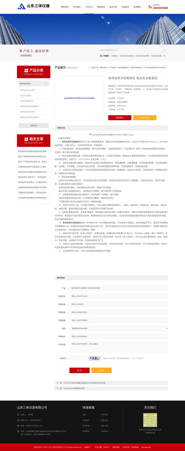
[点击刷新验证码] (94, 358)
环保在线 (134, 447)
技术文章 (113, 7)
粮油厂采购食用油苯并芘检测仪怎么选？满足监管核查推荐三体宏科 (33, 156)
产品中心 (89, 7)
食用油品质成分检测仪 (29, 117)
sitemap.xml (146, 447)
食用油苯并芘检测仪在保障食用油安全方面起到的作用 (33, 198)
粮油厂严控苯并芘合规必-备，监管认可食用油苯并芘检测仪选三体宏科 (33, 162)
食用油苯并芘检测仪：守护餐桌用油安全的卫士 (33, 182)
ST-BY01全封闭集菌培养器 (74, 388)
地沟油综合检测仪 (27, 90)
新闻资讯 (101, 7)
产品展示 (112, 68)
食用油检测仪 (26, 55)
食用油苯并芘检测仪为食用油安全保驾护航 (33, 172)
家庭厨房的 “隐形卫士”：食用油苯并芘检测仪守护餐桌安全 (33, 177)
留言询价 (145, 118)
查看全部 (33, 126)
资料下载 (104, 426)
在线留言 (125, 7)
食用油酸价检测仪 (27, 112)
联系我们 (137, 7)
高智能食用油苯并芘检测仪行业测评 (32, 167)
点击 (46, 83)
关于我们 (77, 7)
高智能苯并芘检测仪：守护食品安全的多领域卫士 (33, 193)
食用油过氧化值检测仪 (29, 106)
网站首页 (65, 7)
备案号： (88, 447)
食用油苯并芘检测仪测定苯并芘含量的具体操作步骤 (33, 151)
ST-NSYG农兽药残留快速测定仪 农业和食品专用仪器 (84, 383)
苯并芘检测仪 (25, 95)
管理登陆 (116, 447)
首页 (84, 415)
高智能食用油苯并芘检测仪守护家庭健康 (33, 187)
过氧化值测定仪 (26, 101)
